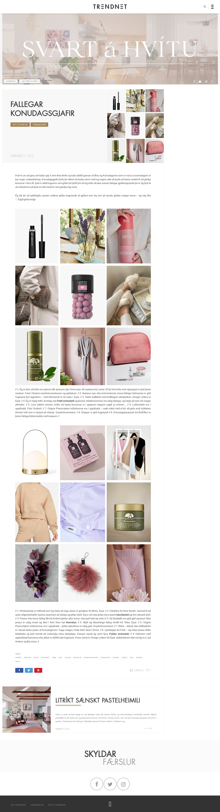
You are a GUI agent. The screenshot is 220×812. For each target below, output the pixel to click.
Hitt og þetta (20, 124)
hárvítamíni (123, 615)
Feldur (68, 657)
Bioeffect (45, 657)
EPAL (60, 657)
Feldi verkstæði (65, 401)
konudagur (105, 657)
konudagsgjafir (91, 657)
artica (36, 657)
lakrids (115, 657)
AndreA (18, 657)
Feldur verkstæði (119, 634)
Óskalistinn (39, 124)
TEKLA (17, 661)
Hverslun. (71, 622)
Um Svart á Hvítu (29, 81)
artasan (27, 657)
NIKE (131, 657)
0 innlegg (139, 670)
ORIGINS (139, 657)
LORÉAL (124, 657)
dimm (54, 657)
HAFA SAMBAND (57, 805)
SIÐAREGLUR (37, 805)
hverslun (77, 657)
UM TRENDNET (18, 805)
